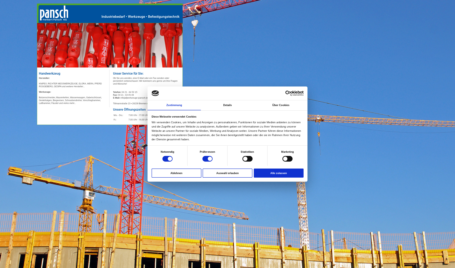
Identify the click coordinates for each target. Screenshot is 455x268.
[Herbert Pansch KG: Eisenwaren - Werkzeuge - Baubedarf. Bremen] (52, 19)
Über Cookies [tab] (280, 104)
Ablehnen (176, 172)
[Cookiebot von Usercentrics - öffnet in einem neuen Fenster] (288, 93)
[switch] (207, 159)
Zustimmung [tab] (174, 104)
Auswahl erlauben (227, 172)
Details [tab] (227, 104)
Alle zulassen (278, 172)
